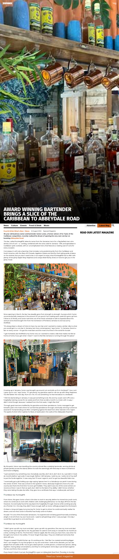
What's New (19, 231)
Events (23, 225)
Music (46, 225)
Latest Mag (104, 225)
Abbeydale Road (17, 238)
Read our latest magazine (59, 556)
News (6, 225)
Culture (14, 225)
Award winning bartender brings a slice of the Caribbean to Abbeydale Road (42, 214)
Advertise (91, 225)
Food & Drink (35, 225)
